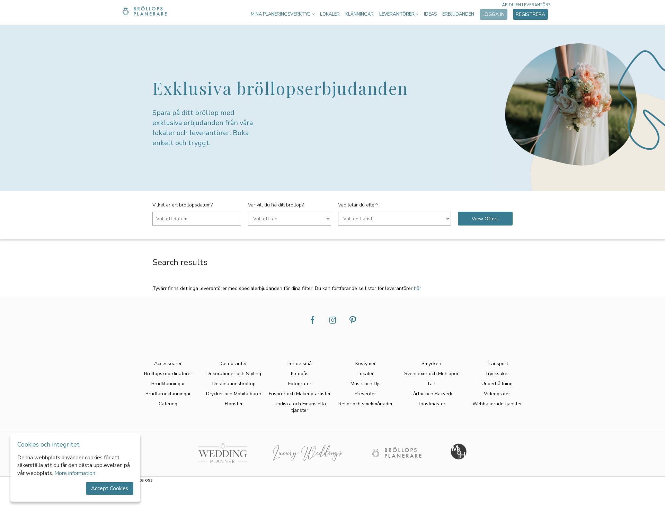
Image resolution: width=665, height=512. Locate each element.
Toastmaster (431, 403)
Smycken (431, 363)
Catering (168, 403)
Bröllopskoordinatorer (168, 373)
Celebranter (234, 363)
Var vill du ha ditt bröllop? (276, 205)
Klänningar (359, 14)
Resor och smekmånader (365, 403)
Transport (497, 363)
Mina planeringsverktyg (281, 14)
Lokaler (330, 14)
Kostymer (365, 363)
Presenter (365, 393)
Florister (234, 403)
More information (74, 473)
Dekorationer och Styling (233, 373)
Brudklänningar (168, 383)
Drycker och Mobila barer (233, 393)
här (417, 288)
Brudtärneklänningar (168, 393)
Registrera (530, 14)
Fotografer (299, 383)
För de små (299, 363)
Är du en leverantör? (526, 5)
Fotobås (300, 373)
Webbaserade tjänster (497, 403)
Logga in (493, 14)
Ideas (430, 14)
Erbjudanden (458, 14)
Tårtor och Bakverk (431, 393)
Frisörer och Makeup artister (300, 393)
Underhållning (497, 383)
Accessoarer (168, 363)
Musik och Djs (366, 383)
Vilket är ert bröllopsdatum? (182, 205)
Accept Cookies (109, 488)
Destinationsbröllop (234, 383)
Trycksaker (497, 373)
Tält (431, 383)
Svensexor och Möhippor (431, 373)
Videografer (497, 393)
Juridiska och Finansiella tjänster (299, 407)
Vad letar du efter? (358, 205)
